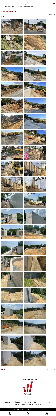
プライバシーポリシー (31, 402)
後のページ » (51, 369)
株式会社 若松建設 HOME (9, 6)
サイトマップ (46, 402)
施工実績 (20, 6)
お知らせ (7, 402)
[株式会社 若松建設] (26, 4)
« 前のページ (5, 369)
